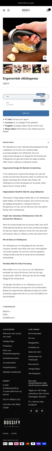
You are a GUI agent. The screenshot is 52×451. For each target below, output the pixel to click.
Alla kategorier (34, 373)
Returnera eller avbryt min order (12, 335)
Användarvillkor (9, 363)
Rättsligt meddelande (12, 372)
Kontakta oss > (9, 317)
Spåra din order (34, 352)
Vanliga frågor (8, 341)
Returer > (7, 311)
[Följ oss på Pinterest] (42, 411)
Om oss (31, 338)
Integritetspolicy (9, 367)
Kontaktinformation (11, 358)
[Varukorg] (48, 10)
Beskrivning (8, 142)
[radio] (26, 96)
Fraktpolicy (7, 346)
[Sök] (8, 10)
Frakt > (5, 314)
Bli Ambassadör (34, 333)
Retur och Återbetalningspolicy (11, 352)
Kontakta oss (33, 347)
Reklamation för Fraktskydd (35, 358)
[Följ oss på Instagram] (36, 411)
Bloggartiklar (33, 343)
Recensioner (33, 364)
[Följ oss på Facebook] (31, 411)
